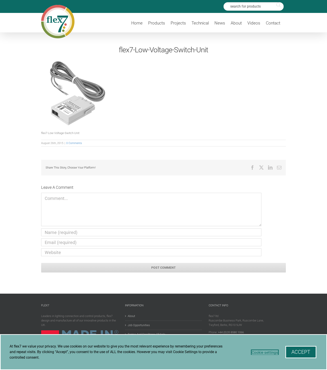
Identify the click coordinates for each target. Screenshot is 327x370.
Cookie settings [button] (265, 352)
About (131, 316)
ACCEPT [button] (300, 352)
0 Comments (74, 143)
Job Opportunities (139, 325)
